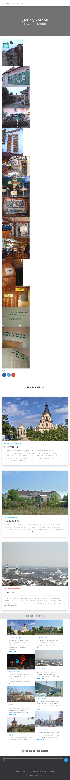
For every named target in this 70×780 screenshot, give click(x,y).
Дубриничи (42, 698)
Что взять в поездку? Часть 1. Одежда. (43, 771)
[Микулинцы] (35, 419)
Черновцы (42, 729)
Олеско (12, 704)
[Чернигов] (35, 564)
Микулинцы (11, 446)
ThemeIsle (42, 776)
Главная (17, 771)
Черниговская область (12, 588)
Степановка (11, 520)
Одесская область (10, 517)
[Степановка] (35, 493)
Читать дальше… (19, 461)
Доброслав (14, 671)
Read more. (12, 651)
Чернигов (10, 592)
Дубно (12, 734)
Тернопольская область (12, 443)
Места (25, 771)
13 (38, 751)
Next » (44, 751)
